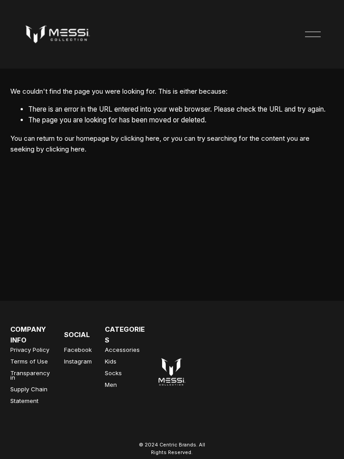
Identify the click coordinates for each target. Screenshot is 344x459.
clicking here (139, 138)
